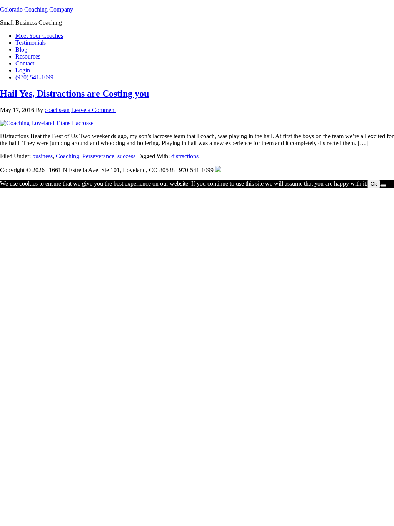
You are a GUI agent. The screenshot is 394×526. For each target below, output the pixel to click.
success (126, 156)
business (42, 156)
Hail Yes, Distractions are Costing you (74, 94)
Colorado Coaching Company (36, 9)
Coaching (67, 156)
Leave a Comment (93, 110)
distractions (185, 156)
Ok (374, 184)
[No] (383, 185)
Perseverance (98, 156)
